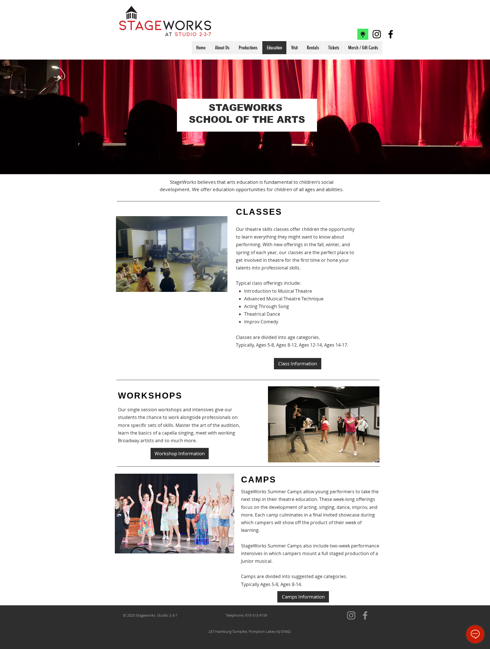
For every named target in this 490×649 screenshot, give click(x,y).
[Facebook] (390, 34)
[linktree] (362, 34)
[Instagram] (376, 34)
